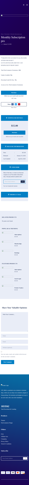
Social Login (18, 278)
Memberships (18, 243)
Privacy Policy (4, 441)
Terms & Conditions (6, 444)
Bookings (17, 252)
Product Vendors (19, 287)
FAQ (2, 434)
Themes (3, 420)
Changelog (4, 439)
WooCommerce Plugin (7, 423)
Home (2, 34)
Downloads (7, 34)
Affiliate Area (4, 436)
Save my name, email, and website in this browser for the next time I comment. (13, 355)
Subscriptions (18, 234)
